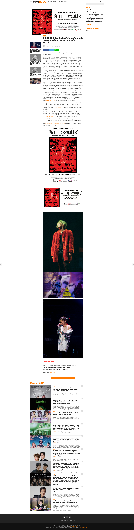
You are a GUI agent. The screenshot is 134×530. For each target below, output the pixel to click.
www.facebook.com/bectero (59, 123)
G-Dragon (54, 372)
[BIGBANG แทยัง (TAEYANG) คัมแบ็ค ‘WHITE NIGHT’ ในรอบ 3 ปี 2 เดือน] (35, 72)
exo (90, 13)
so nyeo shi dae (90, 20)
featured (94, 12)
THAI (62, 1)
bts (96, 11)
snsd (101, 18)
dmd (100, 11)
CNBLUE (98, 11)
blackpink (93, 11)
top (90, 21)
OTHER (65, 1)
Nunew (99, 17)
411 (90, 9)
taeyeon (88, 21)
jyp (96, 16)
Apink (93, 9)
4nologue (87, 9)
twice (93, 21)
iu (102, 14)
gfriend (87, 14)
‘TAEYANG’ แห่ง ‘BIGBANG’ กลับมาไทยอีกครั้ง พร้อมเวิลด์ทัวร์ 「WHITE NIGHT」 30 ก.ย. (35, 63)
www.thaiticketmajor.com (50, 100)
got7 (99, 14)
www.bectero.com (49, 123)
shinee (94, 18)
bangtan (97, 9)
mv (95, 17)
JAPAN (58, 1)
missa (94, 17)
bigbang (51, 372)
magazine (91, 17)
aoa (91, 9)
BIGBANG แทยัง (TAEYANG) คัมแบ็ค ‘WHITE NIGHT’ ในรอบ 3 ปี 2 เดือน (35, 74)
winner (96, 21)
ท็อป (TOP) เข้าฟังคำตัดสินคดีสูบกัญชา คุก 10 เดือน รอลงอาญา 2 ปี (35, 85)
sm (96, 18)
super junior (98, 20)
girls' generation (93, 14)
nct (97, 17)
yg (98, 21)
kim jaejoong (99, 15)
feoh (99, 12)
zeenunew (100, 21)
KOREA (54, 1)
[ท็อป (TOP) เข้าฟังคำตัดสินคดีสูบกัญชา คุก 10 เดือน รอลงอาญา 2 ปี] (35, 83)
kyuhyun (87, 17)
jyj (94, 15)
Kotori (55, 392)
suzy (102, 20)
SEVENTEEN (91, 18)
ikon (101, 14)
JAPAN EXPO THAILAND (90, 15)
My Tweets (88, 30)
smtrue (98, 18)
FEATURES (50, 1)
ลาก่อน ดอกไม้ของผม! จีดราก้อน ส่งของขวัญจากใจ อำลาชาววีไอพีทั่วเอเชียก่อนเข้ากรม (35, 51)
